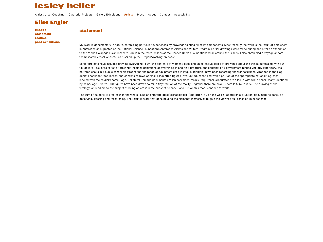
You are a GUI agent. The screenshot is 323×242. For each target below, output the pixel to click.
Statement (43, 34)
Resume (41, 38)
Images (40, 29)
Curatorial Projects (80, 14)
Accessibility (182, 14)
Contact (165, 14)
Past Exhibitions (47, 42)
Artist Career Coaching (49, 14)
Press (140, 14)
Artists (128, 14)
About (152, 14)
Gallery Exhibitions (108, 14)
